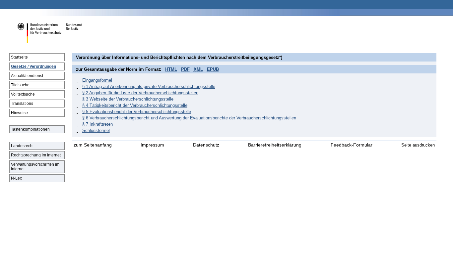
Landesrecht (22, 146)
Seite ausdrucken (418, 145)
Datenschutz (206, 145)
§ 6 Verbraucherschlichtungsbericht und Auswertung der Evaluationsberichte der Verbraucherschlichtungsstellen (189, 117)
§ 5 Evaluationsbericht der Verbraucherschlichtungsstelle (136, 111)
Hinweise (19, 112)
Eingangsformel (97, 80)
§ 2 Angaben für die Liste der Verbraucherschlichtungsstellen (140, 92)
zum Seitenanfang (93, 145)
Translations (22, 103)
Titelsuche (20, 85)
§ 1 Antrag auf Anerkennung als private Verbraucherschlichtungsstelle (148, 86)
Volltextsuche (23, 94)
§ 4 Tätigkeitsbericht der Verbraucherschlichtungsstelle (134, 105)
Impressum (152, 145)
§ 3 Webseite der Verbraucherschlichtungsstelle (127, 99)
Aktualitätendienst (27, 75)
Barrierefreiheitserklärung (274, 145)
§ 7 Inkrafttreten (97, 124)
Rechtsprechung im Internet (36, 155)
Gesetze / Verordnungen (33, 66)
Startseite (19, 57)
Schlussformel (96, 130)
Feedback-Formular (351, 145)
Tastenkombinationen (30, 129)
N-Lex (16, 178)
